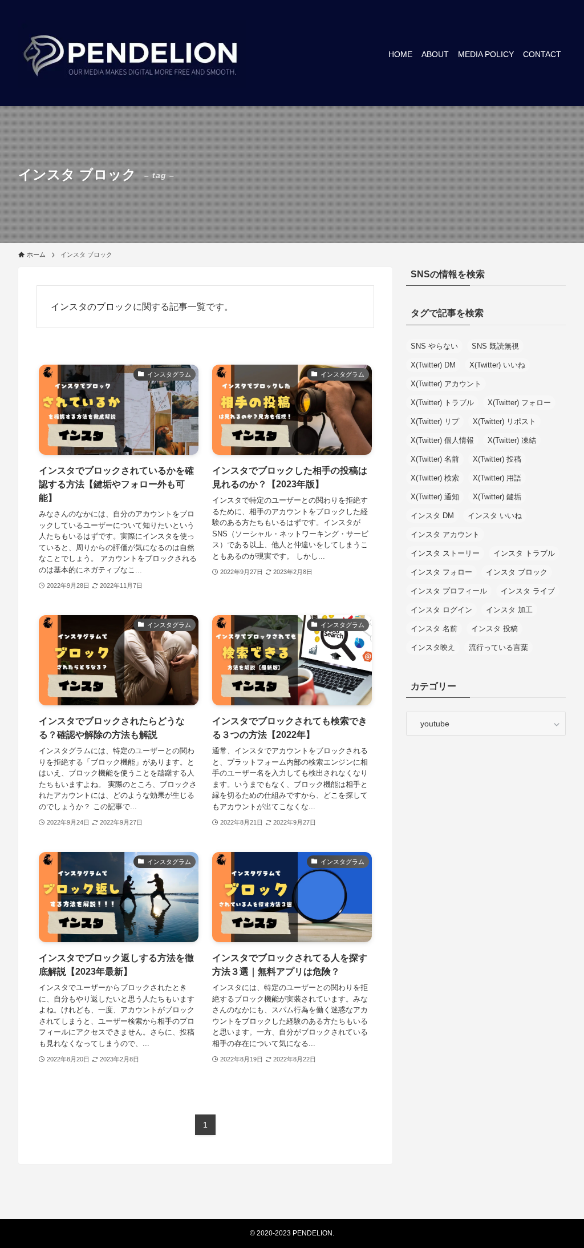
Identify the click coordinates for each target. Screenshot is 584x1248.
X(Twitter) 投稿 (497, 459)
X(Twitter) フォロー (519, 402)
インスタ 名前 (434, 628)
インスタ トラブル (524, 553)
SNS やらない (434, 346)
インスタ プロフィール (449, 591)
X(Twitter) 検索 (435, 478)
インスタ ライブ (528, 591)
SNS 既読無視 (495, 346)
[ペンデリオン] (132, 54)
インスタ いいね (495, 515)
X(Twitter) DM (433, 365)
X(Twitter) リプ (435, 421)
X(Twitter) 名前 (435, 459)
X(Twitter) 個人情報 (442, 440)
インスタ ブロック (517, 572)
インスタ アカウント (445, 534)
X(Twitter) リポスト (504, 421)
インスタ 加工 (509, 609)
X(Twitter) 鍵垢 (497, 496)
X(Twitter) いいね (497, 365)
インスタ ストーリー (445, 553)
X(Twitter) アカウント (446, 383)
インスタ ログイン (441, 609)
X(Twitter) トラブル (442, 402)
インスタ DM (432, 515)
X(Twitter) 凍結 (512, 440)
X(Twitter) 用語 (497, 478)
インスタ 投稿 (494, 628)
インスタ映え (433, 647)
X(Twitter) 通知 (435, 496)
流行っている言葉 (498, 647)
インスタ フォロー (441, 572)
